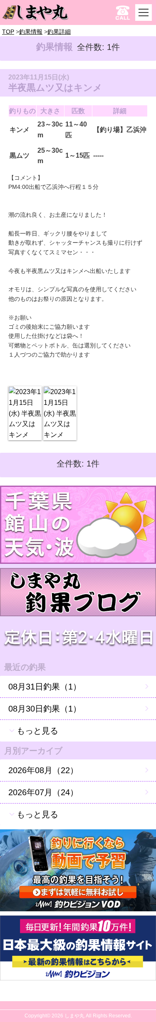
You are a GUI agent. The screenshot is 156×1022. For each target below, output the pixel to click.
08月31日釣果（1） (44, 686)
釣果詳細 (59, 31)
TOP (8, 31)
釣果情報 (30, 31)
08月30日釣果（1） (44, 708)
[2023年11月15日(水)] (25, 413)
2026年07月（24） (43, 792)
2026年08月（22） (43, 770)
